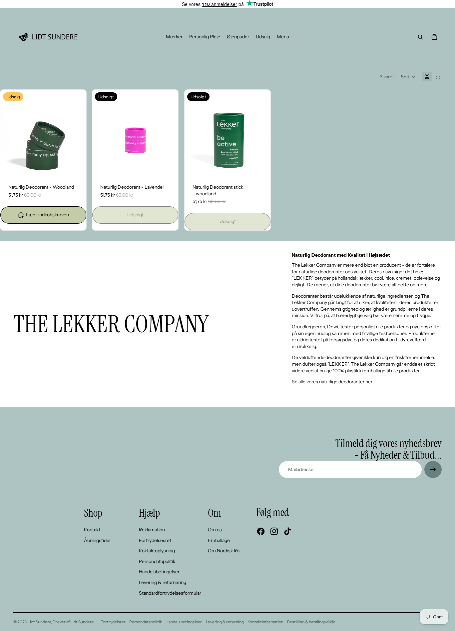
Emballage (219, 540)
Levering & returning (225, 621)
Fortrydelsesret (155, 540)
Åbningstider (97, 540)
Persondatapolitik (157, 561)
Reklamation (152, 530)
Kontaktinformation (265, 621)
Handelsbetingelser (159, 572)
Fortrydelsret (113, 621)
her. (369, 382)
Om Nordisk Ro (223, 551)
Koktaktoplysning (157, 551)
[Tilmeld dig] (433, 469)
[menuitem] (174, 37)
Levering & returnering (162, 582)
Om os (215, 530)
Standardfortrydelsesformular (170, 593)
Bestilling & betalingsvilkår (311, 621)
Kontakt (92, 530)
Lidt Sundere (39, 621)
